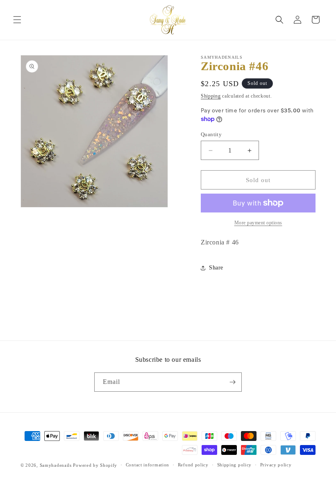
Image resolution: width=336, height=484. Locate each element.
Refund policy (193, 464)
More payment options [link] (258, 223)
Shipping (211, 96)
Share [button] (216, 268)
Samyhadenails (56, 465)
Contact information (147, 464)
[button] (17, 20)
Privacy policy (276, 464)
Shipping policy (234, 464)
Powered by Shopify (95, 465)
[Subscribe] (232, 382)
